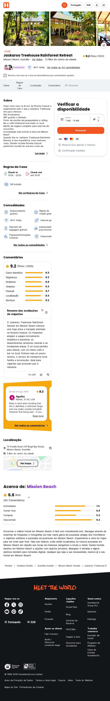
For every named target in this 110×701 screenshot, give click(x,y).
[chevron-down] (28, 497)
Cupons (62, 680)
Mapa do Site (11, 687)
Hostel (7, 51)
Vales (70, 680)
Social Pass (71, 607)
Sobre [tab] (6, 85)
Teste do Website (84, 680)
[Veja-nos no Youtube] (7, 611)
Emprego (92, 619)
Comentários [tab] (54, 85)
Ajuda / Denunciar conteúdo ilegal (52, 642)
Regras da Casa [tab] (19, 85)
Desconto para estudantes (73, 644)
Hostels (48, 604)
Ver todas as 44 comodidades (63, 67)
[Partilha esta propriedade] (104, 45)
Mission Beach (11, 59)
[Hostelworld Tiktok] (20, 611)
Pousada (49, 619)
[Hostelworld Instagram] (20, 604)
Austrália (24, 59)
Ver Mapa (37, 59)
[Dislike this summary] (48, 375)
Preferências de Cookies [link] (31, 687)
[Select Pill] (64, 5)
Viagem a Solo (73, 637)
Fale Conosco (51, 634)
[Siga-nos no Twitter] (13, 604)
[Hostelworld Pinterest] (13, 611)
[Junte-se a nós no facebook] (7, 604)
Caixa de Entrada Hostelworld (93, 653)
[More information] (46, 312)
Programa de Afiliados (94, 644)
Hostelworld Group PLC (93, 604)
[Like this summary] (41, 375)
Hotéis (48, 611)
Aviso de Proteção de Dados (19, 680)
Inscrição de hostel (93, 636)
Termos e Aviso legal (45, 680)
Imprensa (92, 611)
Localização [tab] (35, 85)
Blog (68, 614)
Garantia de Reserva (71, 622)
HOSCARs (70, 629)
